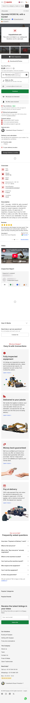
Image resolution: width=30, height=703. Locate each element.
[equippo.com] (8, 2)
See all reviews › (25, 239)
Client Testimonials (7, 661)
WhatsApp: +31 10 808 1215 (9, 672)
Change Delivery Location (10, 152)
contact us (4, 580)
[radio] (15, 75)
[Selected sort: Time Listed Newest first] (13, 68)
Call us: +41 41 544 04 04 (9, 669)
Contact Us (15, 334)
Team (3, 652)
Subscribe (15, 622)
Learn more (6, 372)
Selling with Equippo (7, 638)
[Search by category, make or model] (27, 6)
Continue (15, 91)
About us (4, 649)
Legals (25, 690)
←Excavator (4, 11)
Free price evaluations (8, 641)
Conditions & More (11, 115)
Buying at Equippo (6, 634)
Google (26, 234)
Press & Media (5, 658)
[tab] (12, 239)
